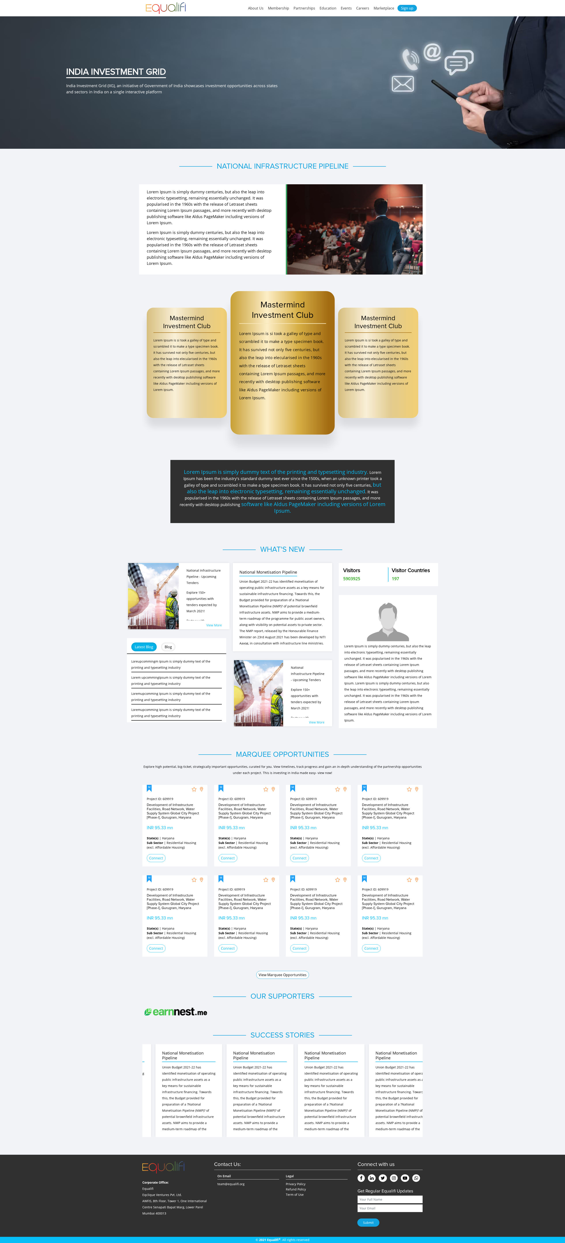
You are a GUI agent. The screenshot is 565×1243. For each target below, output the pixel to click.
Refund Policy (296, 1189)
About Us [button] (256, 8)
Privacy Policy (295, 1184)
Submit (368, 1222)
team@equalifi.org (231, 1184)
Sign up (407, 8)
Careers (362, 8)
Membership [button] (278, 8)
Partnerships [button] (304, 8)
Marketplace (384, 8)
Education (328, 8)
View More (214, 625)
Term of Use (295, 1194)
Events (346, 8)
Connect (156, 858)
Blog (168, 646)
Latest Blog (144, 646)
